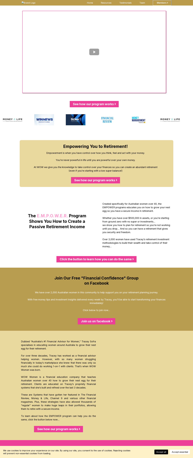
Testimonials (125, 2)
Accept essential (180, 452)
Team (142, 2)
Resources (106, 2)
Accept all (161, 452)
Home (90, 2)
